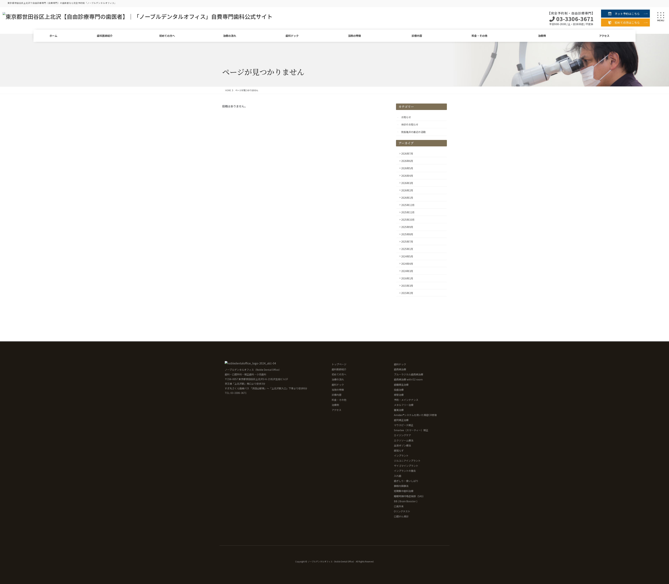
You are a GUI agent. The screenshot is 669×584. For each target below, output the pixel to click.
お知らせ (406, 117)
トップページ (339, 364)
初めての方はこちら (627, 22)
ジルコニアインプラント (407, 460)
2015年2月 (407, 293)
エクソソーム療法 (403, 440)
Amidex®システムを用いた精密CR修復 (415, 415)
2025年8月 (407, 234)
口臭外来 (399, 506)
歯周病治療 (400, 369)
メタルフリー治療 (403, 405)
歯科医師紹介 (105, 35)
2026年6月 (407, 161)
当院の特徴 (354, 35)
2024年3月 (407, 271)
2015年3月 (407, 285)
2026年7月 (407, 153)
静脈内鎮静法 (401, 486)
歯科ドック (292, 35)
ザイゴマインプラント (406, 465)
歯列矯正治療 (401, 420)
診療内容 (417, 35)
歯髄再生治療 (401, 384)
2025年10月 (407, 219)
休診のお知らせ (409, 124)
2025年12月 (407, 205)
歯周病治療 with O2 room (408, 379)
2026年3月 (407, 183)
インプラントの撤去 (405, 470)
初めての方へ (167, 35)
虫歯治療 (399, 389)
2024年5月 (407, 256)
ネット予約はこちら (627, 14)
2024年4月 (407, 263)
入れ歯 (397, 476)
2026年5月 (407, 168)
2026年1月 (407, 197)
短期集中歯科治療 (403, 491)
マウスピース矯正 (403, 425)
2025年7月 (407, 241)
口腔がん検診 (401, 516)
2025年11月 (407, 212)
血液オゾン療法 (402, 445)
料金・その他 (479, 35)
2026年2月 (407, 190)
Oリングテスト (402, 511)
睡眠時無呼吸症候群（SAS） (409, 496)
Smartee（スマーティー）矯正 (411, 430)
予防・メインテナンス (406, 400)
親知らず (399, 450)
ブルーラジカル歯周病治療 (408, 374)
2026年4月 (407, 175)
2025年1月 (407, 249)
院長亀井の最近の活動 (413, 132)
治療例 (542, 35)
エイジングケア (402, 435)
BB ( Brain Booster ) (405, 501)
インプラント (401, 455)
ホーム (53, 35)
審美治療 (399, 410)
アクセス (604, 35)
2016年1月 (407, 278)
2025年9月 (407, 227)
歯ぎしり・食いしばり (406, 481)
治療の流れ (229, 35)
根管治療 (399, 394)
